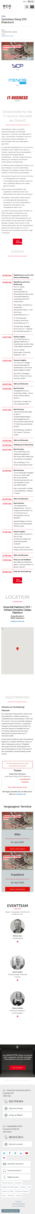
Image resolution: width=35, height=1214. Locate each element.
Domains (22, 1187)
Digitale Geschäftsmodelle (10, 1187)
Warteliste (24, 782)
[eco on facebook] (10, 1154)
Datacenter (18, 1183)
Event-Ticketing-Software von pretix (17, 787)
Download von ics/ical (7, 36)
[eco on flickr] (4, 1158)
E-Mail (29, 1187)
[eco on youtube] (26, 1154)
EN (26, 1)
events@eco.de (20, 794)
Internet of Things (8, 1191)
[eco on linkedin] (21, 1154)
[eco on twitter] (4, 1154)
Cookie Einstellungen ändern (10, 1211)
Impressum (18, 1201)
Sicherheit (19, 1195)
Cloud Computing (7, 1183)
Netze (4, 1195)
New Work (11, 1195)
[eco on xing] (15, 1154)
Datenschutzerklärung (18, 1206)
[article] (17, 774)
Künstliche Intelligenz (22, 1191)
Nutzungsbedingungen (18, 1204)
